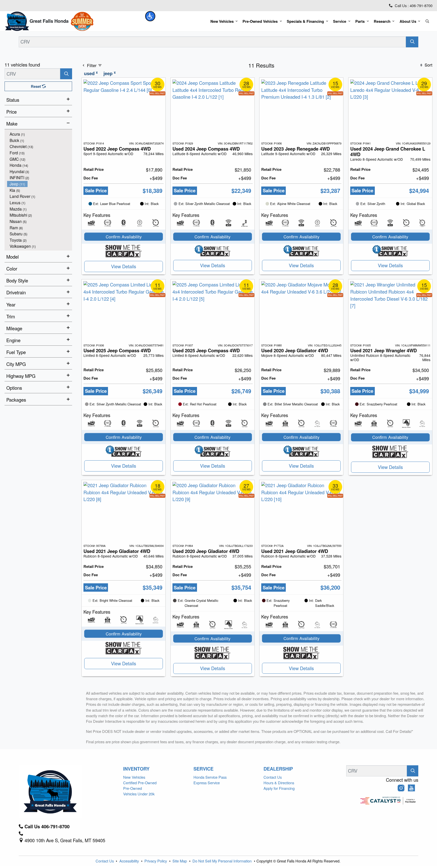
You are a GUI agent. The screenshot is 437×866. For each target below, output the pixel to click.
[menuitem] (39, 134)
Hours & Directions (279, 782)
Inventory (136, 768)
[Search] (412, 41)
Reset (36, 86)
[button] (150, 16)
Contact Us (273, 777)
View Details (123, 266)
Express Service (206, 782)
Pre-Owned (132, 788)
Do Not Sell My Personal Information (222, 860)
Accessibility (129, 860)
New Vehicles (134, 777)
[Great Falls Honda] (17, 20)
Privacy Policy (156, 860)
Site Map (180, 860)
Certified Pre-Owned (140, 782)
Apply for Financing (279, 788)
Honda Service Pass (210, 777)
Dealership (278, 768)
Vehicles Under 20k (139, 793)
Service (203, 768)
